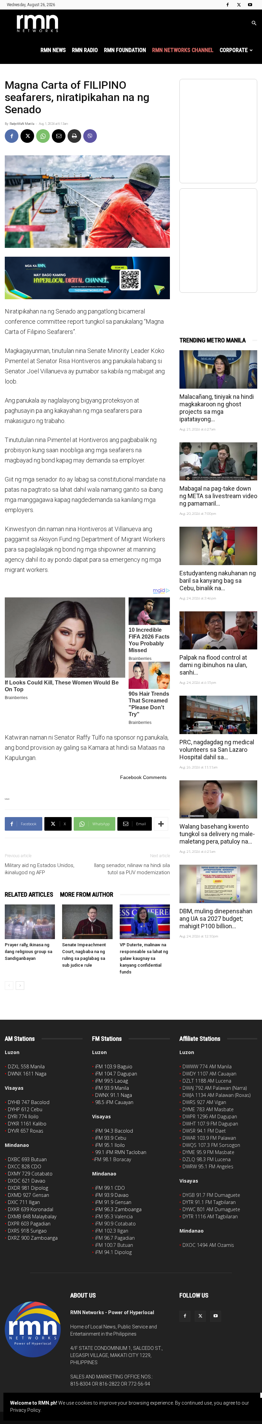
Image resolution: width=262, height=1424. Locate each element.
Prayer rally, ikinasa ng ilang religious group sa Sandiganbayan (28, 951)
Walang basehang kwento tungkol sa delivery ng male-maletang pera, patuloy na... (217, 834)
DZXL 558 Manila (26, 1066)
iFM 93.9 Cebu (110, 1138)
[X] (239, 5)
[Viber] (90, 136)
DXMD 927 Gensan (28, 1195)
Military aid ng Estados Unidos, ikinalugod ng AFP (39, 869)
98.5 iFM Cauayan (114, 1102)
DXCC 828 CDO (24, 1166)
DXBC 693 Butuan (27, 1159)
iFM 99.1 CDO (110, 1188)
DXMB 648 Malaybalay (32, 1216)
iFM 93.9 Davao (112, 1195)
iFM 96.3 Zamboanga (118, 1209)
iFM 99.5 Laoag (111, 1081)
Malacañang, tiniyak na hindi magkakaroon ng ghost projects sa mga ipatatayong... (216, 408)
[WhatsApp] (43, 136)
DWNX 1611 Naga (27, 1073)
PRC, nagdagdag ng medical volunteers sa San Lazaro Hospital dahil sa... (216, 750)
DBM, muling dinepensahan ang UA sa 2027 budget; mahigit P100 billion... (215, 919)
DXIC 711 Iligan (24, 1202)
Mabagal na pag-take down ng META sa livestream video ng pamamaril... (218, 496)
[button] (254, 23)
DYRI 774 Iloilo (23, 1116)
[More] (161, 824)
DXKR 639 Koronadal (30, 1209)
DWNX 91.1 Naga (113, 1095)
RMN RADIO (85, 50)
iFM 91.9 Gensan (113, 1202)
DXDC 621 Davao (26, 1180)
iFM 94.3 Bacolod (114, 1131)
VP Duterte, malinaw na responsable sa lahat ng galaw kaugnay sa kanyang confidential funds (144, 958)
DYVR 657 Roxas (25, 1131)
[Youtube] (250, 5)
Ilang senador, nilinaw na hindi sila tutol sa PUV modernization (132, 869)
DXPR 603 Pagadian (29, 1223)
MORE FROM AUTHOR (86, 894)
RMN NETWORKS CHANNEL (183, 50)
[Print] (74, 136)
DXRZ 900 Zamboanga (33, 1238)
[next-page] (20, 985)
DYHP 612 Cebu (25, 1109)
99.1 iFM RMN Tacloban (120, 1152)
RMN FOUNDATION (125, 50)
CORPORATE (234, 50)
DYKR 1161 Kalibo (27, 1123)
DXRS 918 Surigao (27, 1230)
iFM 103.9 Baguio (113, 1066)
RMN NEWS (53, 50)
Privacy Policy (25, 1410)
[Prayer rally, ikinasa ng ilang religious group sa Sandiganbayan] (30, 921)
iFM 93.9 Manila (112, 1088)
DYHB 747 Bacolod (28, 1102)
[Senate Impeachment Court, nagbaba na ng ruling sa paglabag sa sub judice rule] (87, 921)
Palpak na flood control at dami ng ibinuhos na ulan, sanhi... (213, 665)
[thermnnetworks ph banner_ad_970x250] (87, 278)
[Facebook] (227, 5)
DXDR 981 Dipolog (28, 1188)
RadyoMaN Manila (22, 123)
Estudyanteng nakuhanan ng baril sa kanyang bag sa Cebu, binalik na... (217, 581)
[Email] (59, 136)
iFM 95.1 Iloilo (110, 1145)
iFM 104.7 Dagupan (116, 1073)
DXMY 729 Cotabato (30, 1173)
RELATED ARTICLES (29, 894)
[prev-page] (9, 985)
